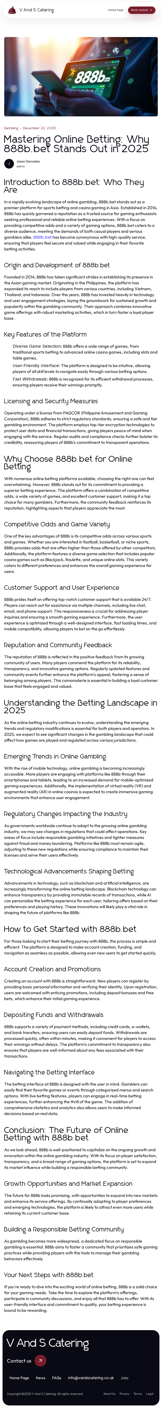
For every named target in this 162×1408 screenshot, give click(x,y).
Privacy (124, 1394)
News (40, 1377)
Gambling (11, 128)
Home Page (19, 1377)
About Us (109, 1394)
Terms (138, 1394)
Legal (149, 1394)
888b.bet (42, 237)
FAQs (56, 1377)
